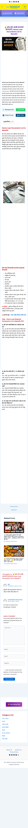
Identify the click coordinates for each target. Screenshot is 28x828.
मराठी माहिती (5, 727)
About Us (9, 750)
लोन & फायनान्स (6, 733)
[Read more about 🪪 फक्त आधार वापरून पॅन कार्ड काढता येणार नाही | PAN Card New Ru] (14, 527)
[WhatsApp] (11, 1)
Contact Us (18, 750)
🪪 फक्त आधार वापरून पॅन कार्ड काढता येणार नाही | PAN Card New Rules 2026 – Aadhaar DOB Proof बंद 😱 (14, 537)
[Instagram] (9, 1)
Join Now (21, 110)
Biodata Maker (19, 13)
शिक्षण (3, 736)
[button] (2, 7)
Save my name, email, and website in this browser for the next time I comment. (12, 672)
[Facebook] (18, 1)
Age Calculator (7, 13)
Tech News (5, 718)
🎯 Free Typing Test (14, 704)
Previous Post (14, 506)
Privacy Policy (14, 752)
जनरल (3, 721)
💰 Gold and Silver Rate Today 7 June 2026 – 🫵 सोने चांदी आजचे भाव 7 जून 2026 (14, 560)
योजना (3, 730)
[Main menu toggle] (25, 7)
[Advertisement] (14, 67)
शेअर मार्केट (5, 739)
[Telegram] (14, 1)
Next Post (14, 510)
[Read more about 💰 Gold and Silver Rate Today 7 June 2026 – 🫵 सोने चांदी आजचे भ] (14, 551)
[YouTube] (16, 1)
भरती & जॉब (5, 724)
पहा (12, 121)
